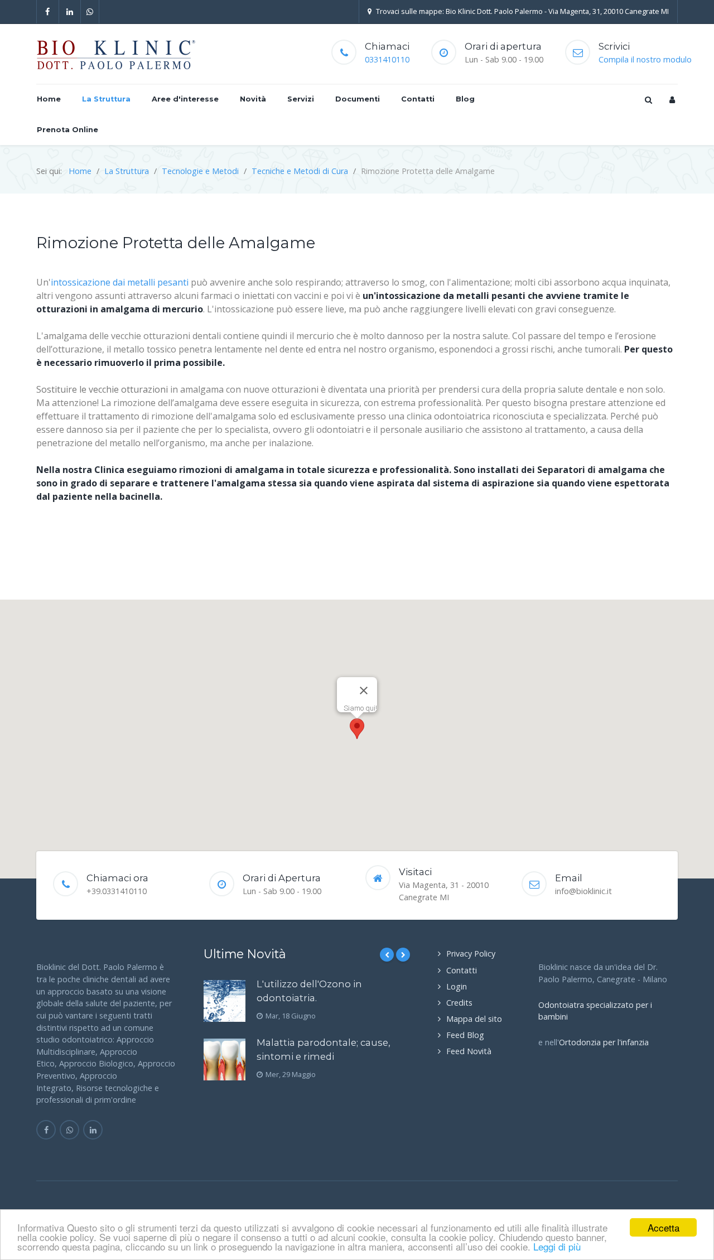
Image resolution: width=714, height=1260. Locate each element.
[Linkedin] (70, 11)
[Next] (403, 955)
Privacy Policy (470, 953)
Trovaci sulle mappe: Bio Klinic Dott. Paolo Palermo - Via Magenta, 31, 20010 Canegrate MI (522, 11)
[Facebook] (47, 11)
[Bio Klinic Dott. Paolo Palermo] (116, 54)
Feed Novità (468, 1051)
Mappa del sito (474, 1018)
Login (456, 986)
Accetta (663, 1227)
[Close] (363, 690)
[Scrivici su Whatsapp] (69, 1130)
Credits (459, 1002)
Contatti (461, 970)
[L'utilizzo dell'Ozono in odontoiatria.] (224, 1001)
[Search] (647, 99)
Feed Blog (465, 1035)
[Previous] (387, 955)
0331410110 (387, 59)
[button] (357, 728)
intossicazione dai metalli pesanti (120, 282)
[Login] (672, 99)
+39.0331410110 (116, 891)
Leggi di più (557, 1246)
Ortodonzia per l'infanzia (604, 1042)
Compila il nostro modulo (645, 59)
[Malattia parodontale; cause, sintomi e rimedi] (224, 1059)
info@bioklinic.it (583, 891)
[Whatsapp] (90, 11)
